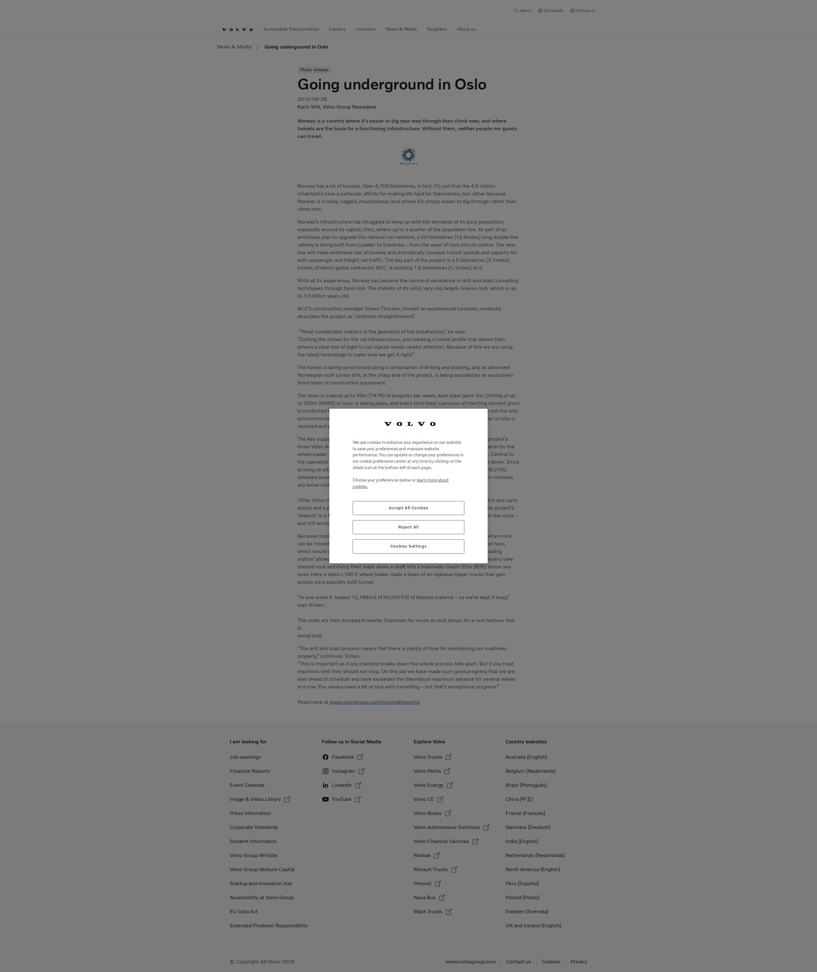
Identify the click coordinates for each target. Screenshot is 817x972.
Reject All (408, 527)
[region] (408, 486)
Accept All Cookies (409, 507)
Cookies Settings (408, 546)
